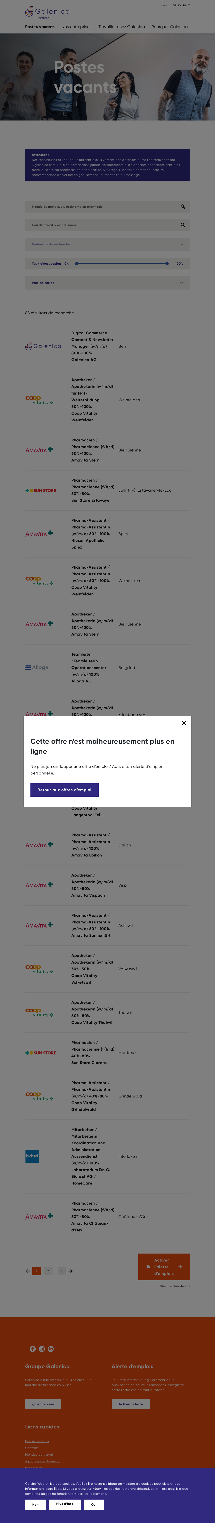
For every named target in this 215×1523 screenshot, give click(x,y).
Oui (94, 1504)
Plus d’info (64, 1504)
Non (35, 1504)
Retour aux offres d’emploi (65, 789)
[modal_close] (184, 723)
